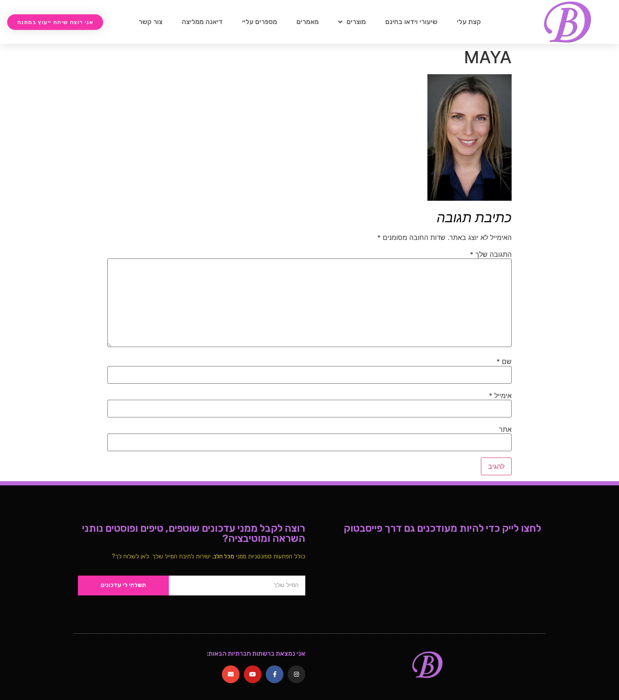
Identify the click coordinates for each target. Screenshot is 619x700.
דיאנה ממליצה (202, 22)
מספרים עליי (259, 22)
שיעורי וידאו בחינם (411, 22)
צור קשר (151, 22)
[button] (55, 22)
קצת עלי (469, 22)
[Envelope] (231, 674)
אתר (505, 429)
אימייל (500, 395)
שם (504, 361)
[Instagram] (296, 674)
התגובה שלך (491, 254)
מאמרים (307, 22)
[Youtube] (252, 674)
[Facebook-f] (274, 674)
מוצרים (356, 22)
